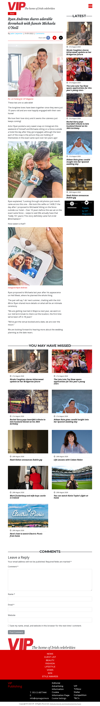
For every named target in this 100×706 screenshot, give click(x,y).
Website (11, 615)
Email (11, 604)
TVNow (77, 689)
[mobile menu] (90, 6)
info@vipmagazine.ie (39, 698)
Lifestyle (50, 667)
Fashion (50, 663)
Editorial (56, 683)
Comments (39, 33)
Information (58, 689)
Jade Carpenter (16, 33)
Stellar (77, 692)
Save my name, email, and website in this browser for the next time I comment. (45, 625)
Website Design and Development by (65, 704)
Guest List (50, 657)
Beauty (50, 660)
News (50, 654)
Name (11, 594)
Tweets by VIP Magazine (86, 211)
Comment (13, 566)
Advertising (57, 686)
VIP (75, 686)
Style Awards (50, 676)
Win (50, 673)
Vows (50, 670)
